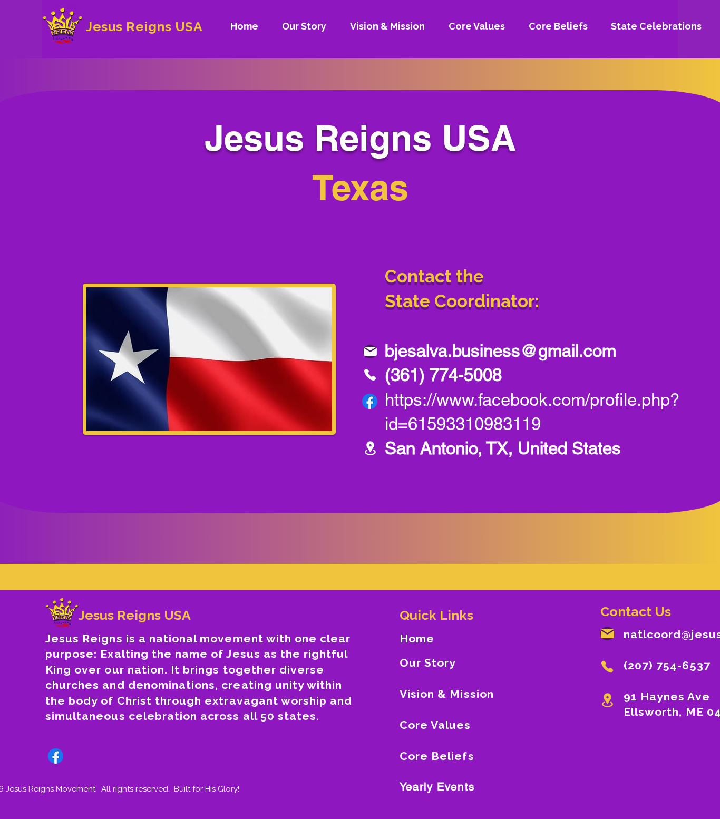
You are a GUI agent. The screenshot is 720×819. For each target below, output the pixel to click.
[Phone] (370, 375)
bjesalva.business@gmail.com (500, 350)
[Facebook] (369, 401)
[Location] (370, 448)
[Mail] (370, 351)
